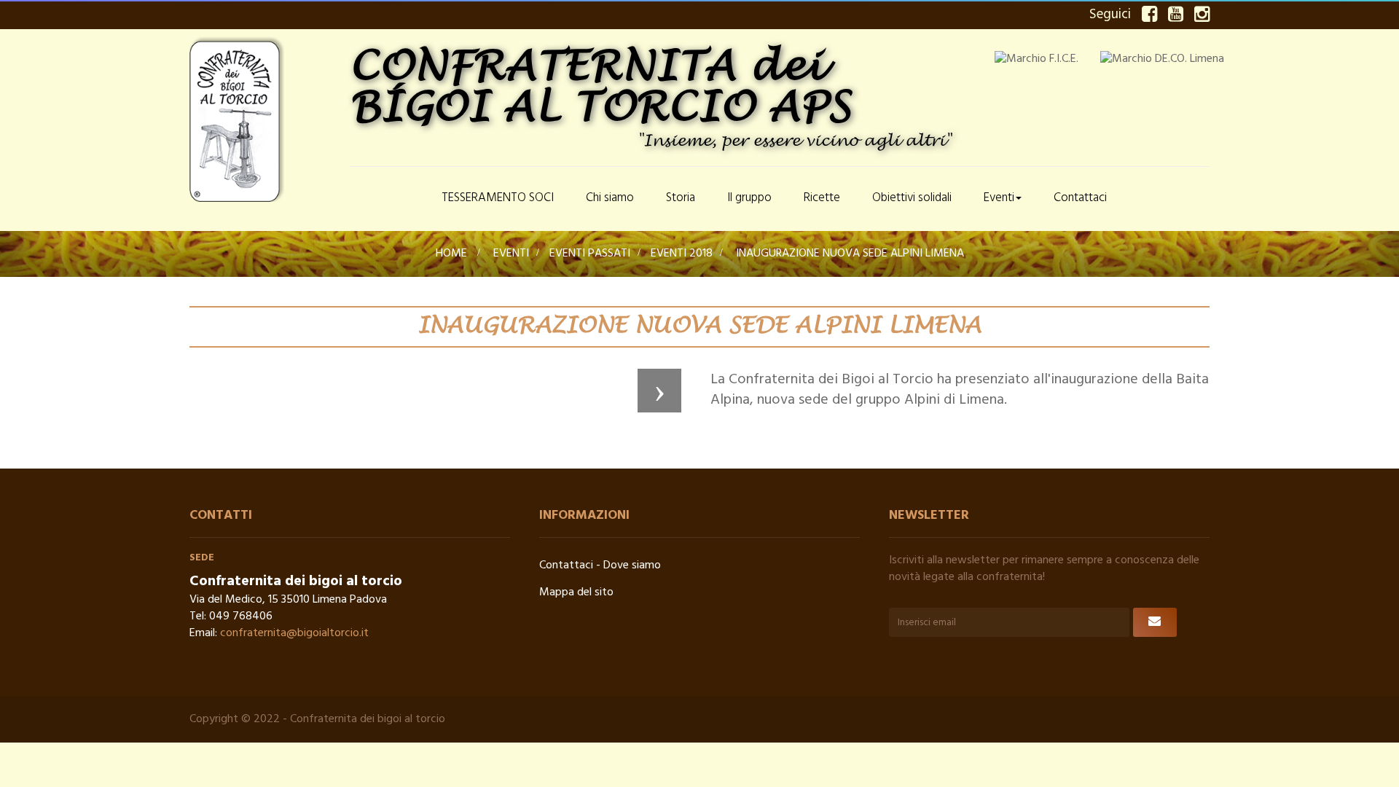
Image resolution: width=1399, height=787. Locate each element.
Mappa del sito (576, 592)
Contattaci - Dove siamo (600, 565)
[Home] (388, 199)
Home (451, 253)
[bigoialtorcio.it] (262, 119)
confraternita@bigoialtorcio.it (294, 633)
